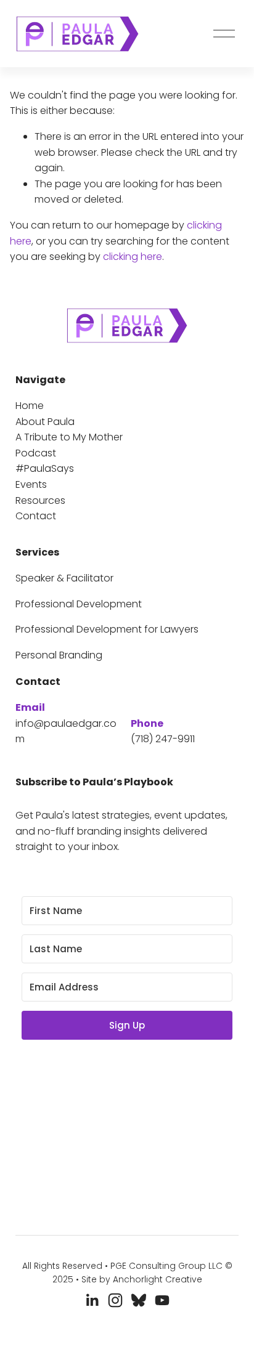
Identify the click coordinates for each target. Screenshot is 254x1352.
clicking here (132, 256)
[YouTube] (162, 1300)
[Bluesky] (138, 1300)
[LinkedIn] (91, 1300)
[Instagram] (115, 1300)
